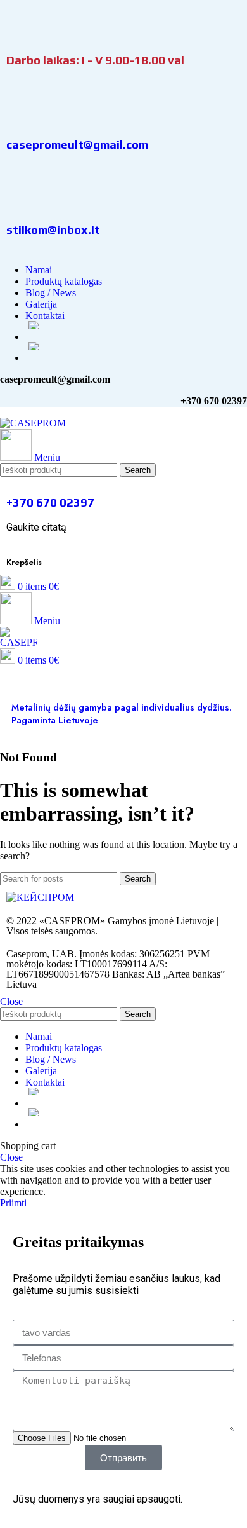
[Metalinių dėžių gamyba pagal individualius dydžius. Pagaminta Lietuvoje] (16, 684)
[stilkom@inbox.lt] (22, 192)
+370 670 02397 (50, 502)
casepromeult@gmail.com (77, 144)
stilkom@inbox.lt (53, 229)
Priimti (13, 1202)
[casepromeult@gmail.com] (22, 107)
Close (11, 1001)
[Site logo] (33, 423)
